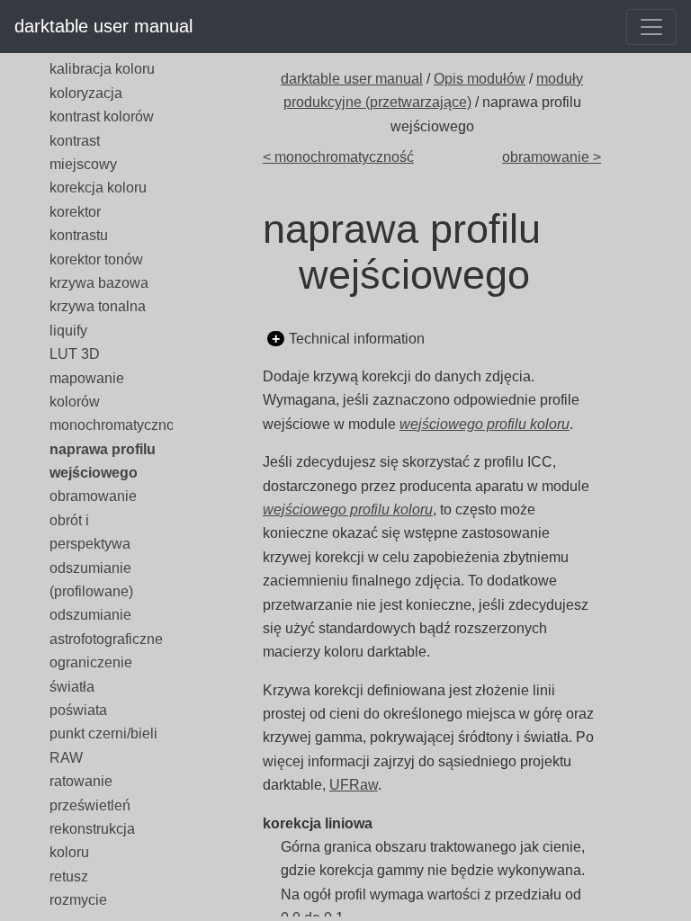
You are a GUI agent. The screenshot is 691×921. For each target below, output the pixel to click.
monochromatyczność (119, 425)
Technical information (357, 338)
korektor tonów (96, 259)
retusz (68, 876)
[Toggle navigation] (651, 27)
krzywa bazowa (98, 283)
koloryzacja (85, 93)
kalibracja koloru (102, 68)
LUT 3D (74, 354)
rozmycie (78, 900)
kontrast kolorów (101, 116)
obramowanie (93, 496)
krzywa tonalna (97, 306)
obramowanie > (551, 157)
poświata (78, 710)
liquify (68, 330)
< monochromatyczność (338, 157)
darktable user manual (103, 26)
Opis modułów (479, 78)
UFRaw (353, 784)
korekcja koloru (98, 187)
